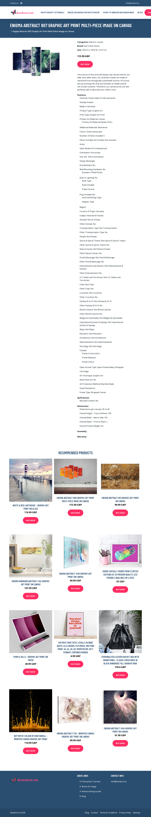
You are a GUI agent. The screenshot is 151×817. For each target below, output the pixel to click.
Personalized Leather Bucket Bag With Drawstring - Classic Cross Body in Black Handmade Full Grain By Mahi (120, 660)
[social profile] (21, 3)
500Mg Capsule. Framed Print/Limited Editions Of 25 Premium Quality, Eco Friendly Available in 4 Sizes (120, 574)
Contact (94, 812)
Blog (140, 12)
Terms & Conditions (108, 812)
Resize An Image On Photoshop (84, 12)
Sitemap (136, 812)
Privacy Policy (125, 812)
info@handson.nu (132, 3)
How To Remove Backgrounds (118, 12)
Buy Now (85, 64)
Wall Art (92, 42)
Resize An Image (89, 786)
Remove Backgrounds (91, 791)
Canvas (100, 42)
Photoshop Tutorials (52, 12)
